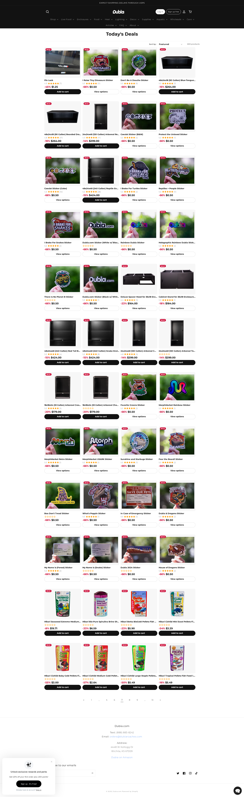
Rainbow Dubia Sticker (132, 242)
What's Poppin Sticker (93, 513)
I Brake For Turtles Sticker (134, 188)
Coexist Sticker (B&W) (132, 134)
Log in (160, 12)
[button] (47, 12)
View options (101, 92)
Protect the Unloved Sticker (173, 134)
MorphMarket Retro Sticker (58, 459)
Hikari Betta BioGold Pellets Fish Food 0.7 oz (139, 621)
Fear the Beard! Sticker (171, 459)
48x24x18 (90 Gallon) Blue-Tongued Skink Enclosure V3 (177, 80)
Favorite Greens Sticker (133, 405)
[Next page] (160, 700)
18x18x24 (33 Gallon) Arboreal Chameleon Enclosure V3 (100, 405)
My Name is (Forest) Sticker (58, 567)
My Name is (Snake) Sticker (96, 567)
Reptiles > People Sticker (171, 188)
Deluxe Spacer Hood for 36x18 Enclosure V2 (139, 297)
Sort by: (152, 44)
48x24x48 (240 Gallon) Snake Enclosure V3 (100, 351)
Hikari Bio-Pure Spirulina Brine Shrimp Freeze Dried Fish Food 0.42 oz (100, 621)
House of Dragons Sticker (172, 567)
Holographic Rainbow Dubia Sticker (177, 242)
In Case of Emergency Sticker (136, 513)
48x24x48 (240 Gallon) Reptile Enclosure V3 (100, 188)
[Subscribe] (92, 773)
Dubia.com (117, 791)
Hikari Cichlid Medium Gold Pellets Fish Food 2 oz (100, 676)
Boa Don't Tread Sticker (56, 513)
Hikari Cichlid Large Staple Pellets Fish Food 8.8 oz (139, 676)
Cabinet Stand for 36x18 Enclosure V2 (177, 297)
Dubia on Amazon (122, 757)
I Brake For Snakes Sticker (57, 242)
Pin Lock (48, 80)
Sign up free (173, 12)
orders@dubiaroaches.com (126, 736)
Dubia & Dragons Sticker (171, 513)
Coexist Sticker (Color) (55, 188)
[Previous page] (84, 700)
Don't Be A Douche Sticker (134, 80)
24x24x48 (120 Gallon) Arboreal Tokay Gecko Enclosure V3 (177, 351)
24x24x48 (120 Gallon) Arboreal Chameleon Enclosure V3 (139, 351)
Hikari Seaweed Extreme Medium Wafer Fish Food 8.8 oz (62, 621)
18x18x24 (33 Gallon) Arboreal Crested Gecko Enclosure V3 (62, 405)
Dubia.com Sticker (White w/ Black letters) (100, 242)
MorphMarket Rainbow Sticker (174, 405)
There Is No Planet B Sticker (58, 297)
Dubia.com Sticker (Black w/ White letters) (100, 297)
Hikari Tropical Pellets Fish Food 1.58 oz (177, 676)
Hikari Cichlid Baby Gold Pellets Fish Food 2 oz (62, 676)
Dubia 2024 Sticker (130, 567)
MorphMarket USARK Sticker (97, 459)
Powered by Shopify (130, 791)
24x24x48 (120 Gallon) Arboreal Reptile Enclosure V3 (100, 134)
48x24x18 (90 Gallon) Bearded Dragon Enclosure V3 (62, 134)
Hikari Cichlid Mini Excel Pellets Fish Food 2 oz (177, 621)
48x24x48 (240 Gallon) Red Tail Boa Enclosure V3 (62, 351)
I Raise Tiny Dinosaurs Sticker (97, 80)
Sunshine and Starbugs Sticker (137, 459)
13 (152, 700)
